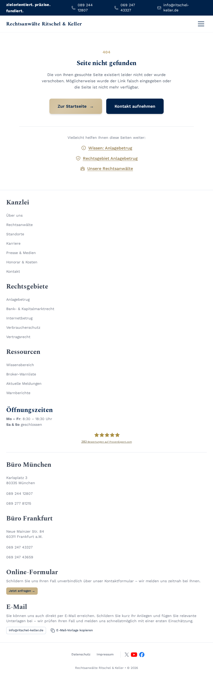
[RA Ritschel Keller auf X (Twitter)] (127, 655)
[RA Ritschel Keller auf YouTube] (134, 654)
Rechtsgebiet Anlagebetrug (110, 158)
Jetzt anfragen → (22, 591)
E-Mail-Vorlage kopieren (74, 630)
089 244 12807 (19, 493)
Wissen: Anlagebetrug (110, 148)
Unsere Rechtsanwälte (110, 168)
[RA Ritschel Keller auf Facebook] (141, 654)
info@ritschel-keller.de (26, 630)
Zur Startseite (76, 106)
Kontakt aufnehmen (135, 106)
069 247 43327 (19, 547)
